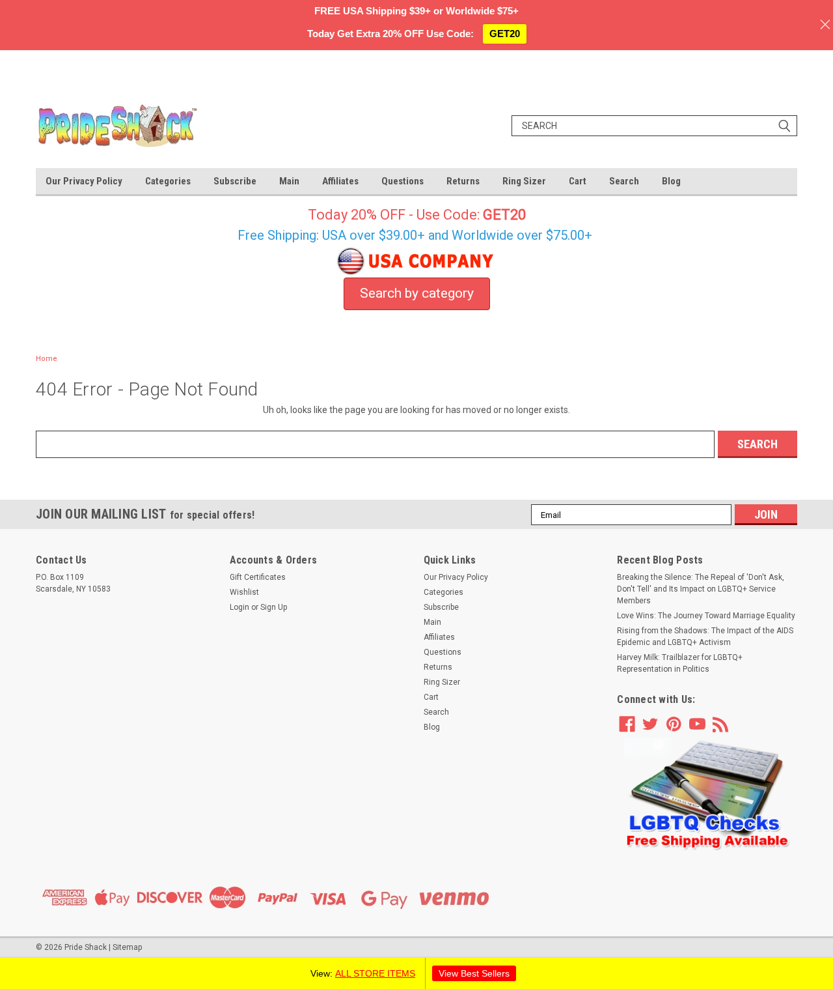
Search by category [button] (417, 293)
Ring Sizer (524, 181)
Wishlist (244, 592)
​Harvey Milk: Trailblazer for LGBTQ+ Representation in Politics (680, 663)
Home (46, 358)
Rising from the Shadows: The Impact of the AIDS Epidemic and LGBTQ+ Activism (705, 636)
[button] (707, 795)
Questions (402, 181)
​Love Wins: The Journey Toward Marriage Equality (706, 615)
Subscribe (234, 181)
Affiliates (340, 181)
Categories (168, 181)
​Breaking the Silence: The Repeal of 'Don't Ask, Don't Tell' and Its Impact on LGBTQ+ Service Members (700, 589)
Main (289, 181)
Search (624, 181)
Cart (577, 181)
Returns (463, 181)
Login (239, 607)
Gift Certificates (258, 577)
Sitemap (127, 947)
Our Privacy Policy (84, 181)
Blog (671, 181)
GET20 (504, 33)
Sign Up (273, 607)
